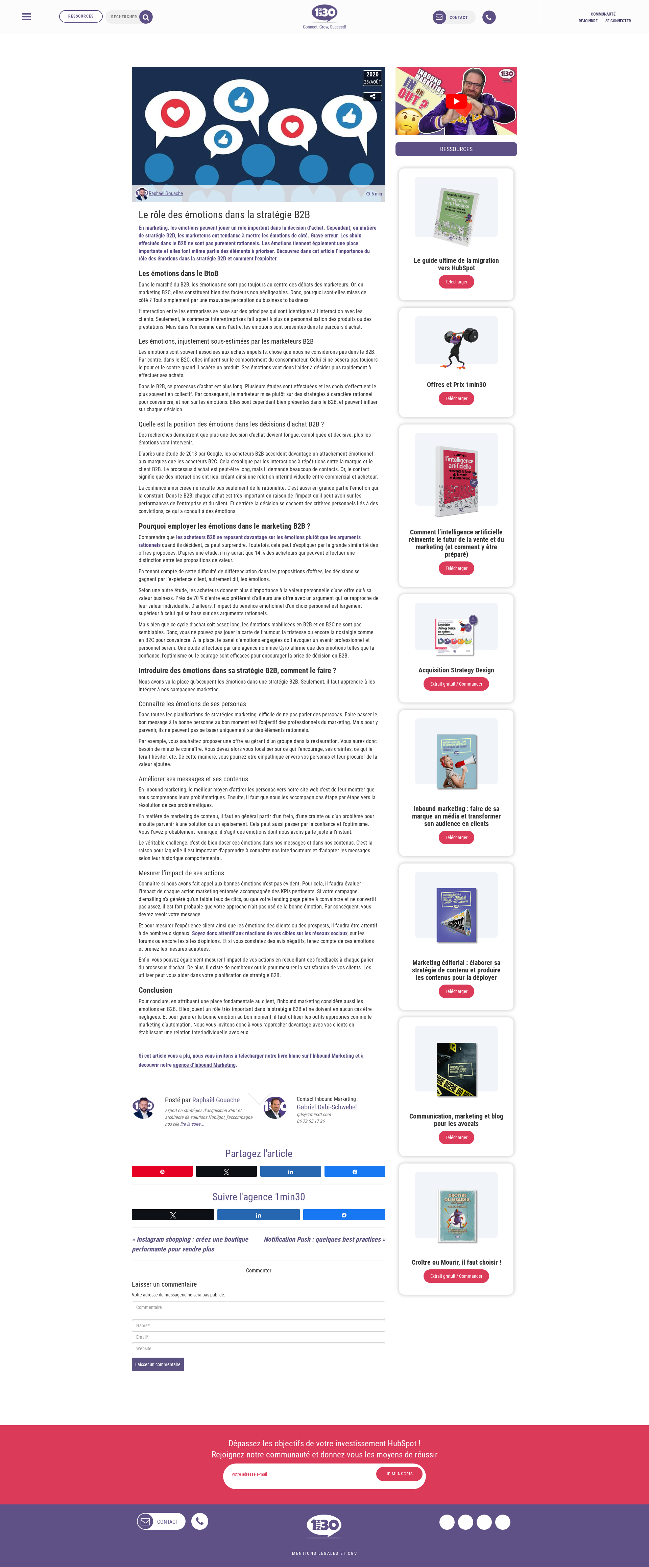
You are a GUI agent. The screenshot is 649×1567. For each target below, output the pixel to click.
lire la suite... (192, 1124)
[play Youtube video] (456, 101)
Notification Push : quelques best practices (322, 1239)
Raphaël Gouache (166, 193)
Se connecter (618, 21)
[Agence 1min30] (324, 16)
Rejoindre (588, 21)
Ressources (81, 16)
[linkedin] (484, 1522)
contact (459, 17)
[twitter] (465, 1522)
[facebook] (447, 1522)
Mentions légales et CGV (324, 1553)
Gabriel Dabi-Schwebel (327, 1107)
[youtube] (502, 1522)
